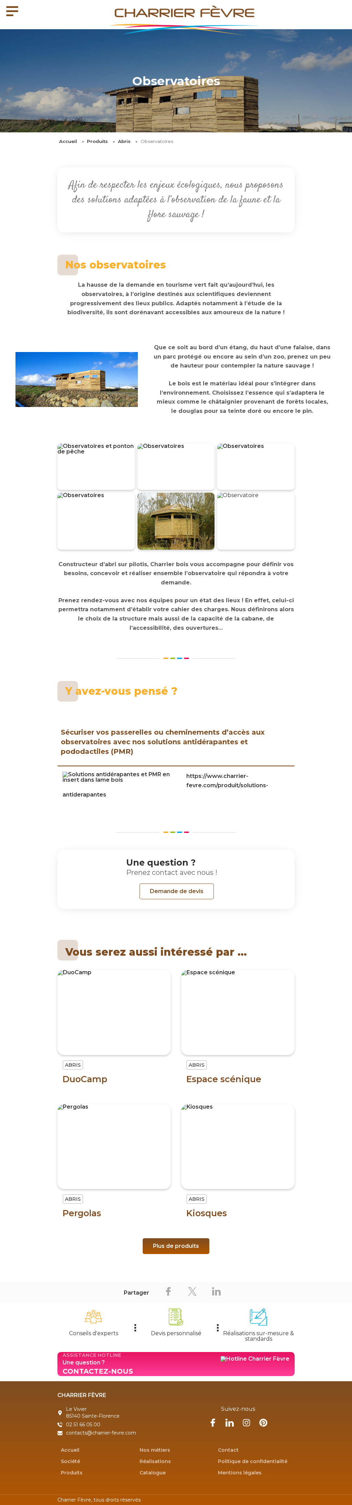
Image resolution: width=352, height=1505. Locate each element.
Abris (124, 141)
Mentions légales (240, 1473)
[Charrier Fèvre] (176, 20)
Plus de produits (176, 1246)
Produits (97, 141)
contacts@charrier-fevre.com (101, 1433)
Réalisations (155, 1461)
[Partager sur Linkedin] (216, 1293)
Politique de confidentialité (252, 1461)
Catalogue (153, 1473)
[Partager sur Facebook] (168, 1293)
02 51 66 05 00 (83, 1424)
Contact (228, 1450)
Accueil (68, 141)
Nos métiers (155, 1450)
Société (70, 1461)
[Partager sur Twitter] (192, 1293)
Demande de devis (177, 891)
